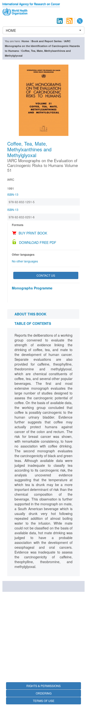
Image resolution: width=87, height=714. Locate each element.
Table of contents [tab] (32, 323)
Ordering (43, 693)
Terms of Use (43, 701)
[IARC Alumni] (60, 21)
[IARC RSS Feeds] (69, 21)
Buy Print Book (33, 233)
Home (25, 41)
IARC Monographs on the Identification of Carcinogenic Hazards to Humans (42, 46)
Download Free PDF (37, 242)
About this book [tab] (30, 314)
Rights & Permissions (43, 686)
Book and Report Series (46, 41)
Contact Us (45, 275)
